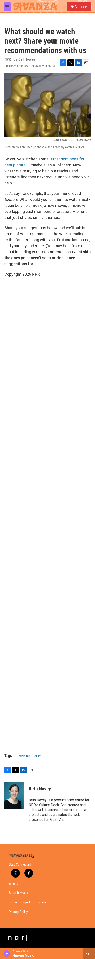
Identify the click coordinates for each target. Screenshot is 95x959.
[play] (7, 953)
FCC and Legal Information (27, 902)
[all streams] (89, 953)
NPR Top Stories (30, 756)
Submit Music (18, 892)
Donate (81, 7)
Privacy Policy (18, 912)
